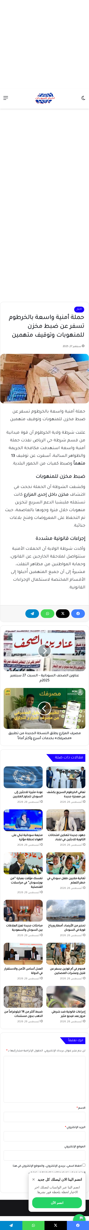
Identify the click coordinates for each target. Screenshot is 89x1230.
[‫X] (63, 613)
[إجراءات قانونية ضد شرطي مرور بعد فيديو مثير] (65, 997)
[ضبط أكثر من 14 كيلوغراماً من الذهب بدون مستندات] (23, 997)
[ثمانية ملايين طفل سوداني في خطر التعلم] (65, 863)
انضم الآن (57, 1203)
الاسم (81, 1108)
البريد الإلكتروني (75, 1127)
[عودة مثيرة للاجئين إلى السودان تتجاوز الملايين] (23, 777)
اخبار (79, 309)
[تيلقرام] (32, 613)
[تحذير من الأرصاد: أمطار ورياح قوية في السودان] (65, 911)
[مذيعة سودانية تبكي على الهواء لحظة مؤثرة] (23, 820)
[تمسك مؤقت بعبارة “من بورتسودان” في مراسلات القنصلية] (23, 863)
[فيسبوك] (78, 613)
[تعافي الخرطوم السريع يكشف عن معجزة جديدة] (65, 777)
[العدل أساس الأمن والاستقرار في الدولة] (23, 954)
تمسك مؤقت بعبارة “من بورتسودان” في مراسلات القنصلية (26, 883)
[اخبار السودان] (44, 98)
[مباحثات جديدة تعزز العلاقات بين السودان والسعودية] (23, 911)
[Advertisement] (44, 44)
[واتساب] (47, 613)
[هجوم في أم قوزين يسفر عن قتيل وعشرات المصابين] (65, 954)
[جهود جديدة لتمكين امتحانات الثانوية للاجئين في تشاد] (65, 820)
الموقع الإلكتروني (74, 1146)
